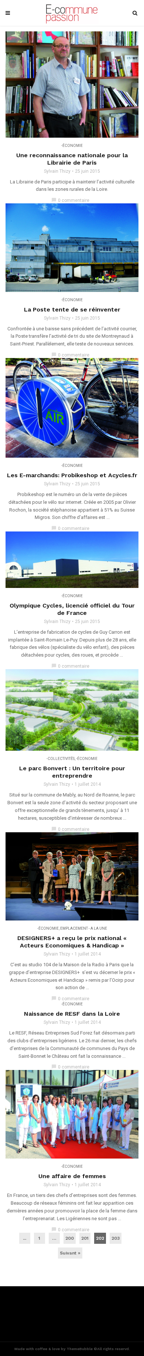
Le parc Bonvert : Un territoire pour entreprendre (72, 772)
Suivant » (70, 1253)
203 (116, 1238)
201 (85, 1238)
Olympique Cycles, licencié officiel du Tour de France (72, 609)
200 (69, 1238)
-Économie (72, 146)
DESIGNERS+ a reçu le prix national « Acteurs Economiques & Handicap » (72, 942)
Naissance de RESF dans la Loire (72, 1013)
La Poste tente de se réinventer (72, 309)
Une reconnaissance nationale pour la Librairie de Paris (72, 159)
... (24, 1238)
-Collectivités (61, 759)
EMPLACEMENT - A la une (83, 928)
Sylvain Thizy (57, 171)
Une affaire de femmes (72, 1176)
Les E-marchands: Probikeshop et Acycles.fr (72, 475)
